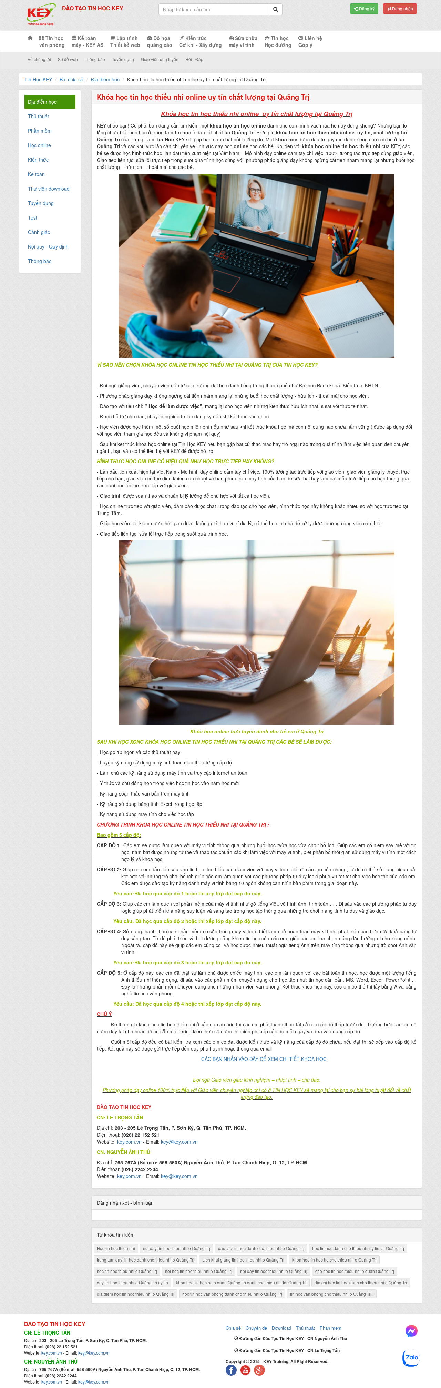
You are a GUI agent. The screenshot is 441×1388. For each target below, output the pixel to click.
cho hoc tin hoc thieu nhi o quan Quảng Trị (354, 1271)
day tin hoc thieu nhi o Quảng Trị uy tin (132, 1282)
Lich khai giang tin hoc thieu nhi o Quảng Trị (243, 1260)
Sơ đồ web (68, 59)
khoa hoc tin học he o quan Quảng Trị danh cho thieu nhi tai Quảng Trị (241, 1282)
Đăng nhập (402, 8)
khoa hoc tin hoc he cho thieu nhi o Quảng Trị (334, 1260)
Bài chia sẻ (71, 79)
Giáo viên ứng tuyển (159, 59)
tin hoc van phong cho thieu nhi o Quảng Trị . (331, 1294)
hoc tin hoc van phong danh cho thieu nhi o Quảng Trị (232, 1294)
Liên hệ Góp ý (310, 41)
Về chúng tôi (39, 59)
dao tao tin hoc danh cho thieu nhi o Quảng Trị (261, 1248)
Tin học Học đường (278, 41)
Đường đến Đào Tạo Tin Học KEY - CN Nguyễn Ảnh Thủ (292, 1338)
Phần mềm (330, 1328)
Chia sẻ (233, 1328)
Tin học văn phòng (52, 41)
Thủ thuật (305, 1328)
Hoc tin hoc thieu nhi (116, 1248)
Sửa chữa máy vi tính (243, 41)
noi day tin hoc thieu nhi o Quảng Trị (176, 1248)
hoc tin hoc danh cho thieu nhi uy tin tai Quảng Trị (358, 1248)
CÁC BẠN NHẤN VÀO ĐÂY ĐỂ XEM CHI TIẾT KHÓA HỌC (264, 1058)
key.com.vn (129, 1141)
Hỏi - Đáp (194, 59)
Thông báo (95, 59)
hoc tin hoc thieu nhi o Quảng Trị (127, 1271)
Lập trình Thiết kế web (125, 41)
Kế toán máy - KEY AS (87, 41)
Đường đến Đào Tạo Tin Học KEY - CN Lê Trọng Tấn (289, 1350)
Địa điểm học (105, 79)
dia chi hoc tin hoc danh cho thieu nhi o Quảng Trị (361, 1282)
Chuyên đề (256, 1328)
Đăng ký (366, 8)
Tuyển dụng (123, 59)
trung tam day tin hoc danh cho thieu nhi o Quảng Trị (145, 1260)
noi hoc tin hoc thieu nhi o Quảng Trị (198, 1271)
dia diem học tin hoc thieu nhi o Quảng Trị (135, 1294)
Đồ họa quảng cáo (159, 41)
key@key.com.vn (179, 1141)
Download (281, 1328)
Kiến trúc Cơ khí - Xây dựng (200, 41)
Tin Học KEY (38, 79)
